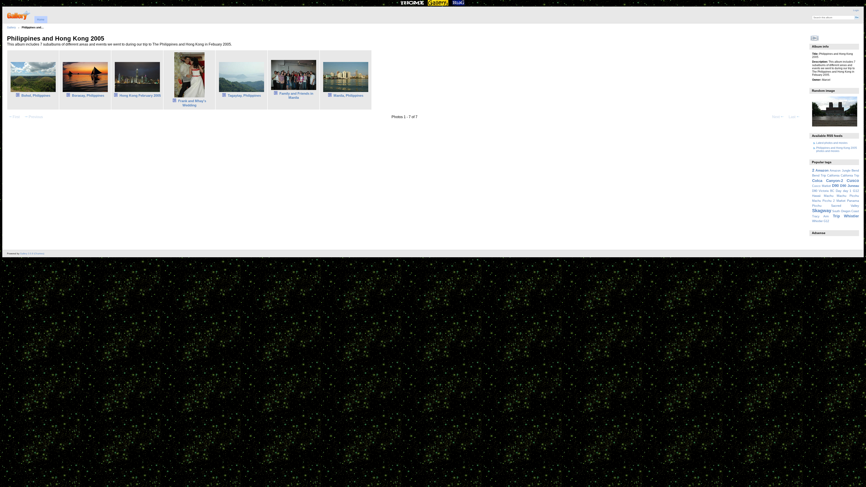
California (833, 175)
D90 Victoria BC (823, 191)
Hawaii (816, 196)
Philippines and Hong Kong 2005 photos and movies (836, 149)
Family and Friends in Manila (296, 96)
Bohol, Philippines (35, 95)
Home (40, 19)
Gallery (11, 27)
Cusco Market (821, 186)
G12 (856, 191)
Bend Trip (819, 175)
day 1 (847, 191)
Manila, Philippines (348, 95)
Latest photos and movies (832, 142)
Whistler (851, 216)
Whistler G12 (820, 221)
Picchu (817, 205)
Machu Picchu (848, 196)
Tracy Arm (820, 216)
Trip (836, 216)
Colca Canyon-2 (827, 181)
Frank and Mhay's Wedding (192, 103)
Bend (855, 170)
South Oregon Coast (845, 211)
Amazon (822, 170)
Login (856, 10)
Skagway (821, 210)
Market (840, 200)
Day (838, 191)
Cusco (853, 180)
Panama (853, 200)
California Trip (850, 175)
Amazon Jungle (840, 170)
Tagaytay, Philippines (244, 95)
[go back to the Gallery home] (19, 14)
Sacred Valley (845, 205)
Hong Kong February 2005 (140, 95)
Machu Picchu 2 (823, 200)
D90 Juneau (849, 186)
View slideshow (814, 38)
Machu (829, 196)
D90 (835, 186)
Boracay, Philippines (88, 95)
